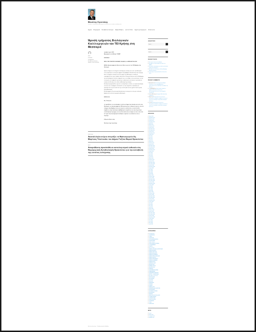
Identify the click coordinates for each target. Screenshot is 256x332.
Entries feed (151, 314)
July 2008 (151, 186)
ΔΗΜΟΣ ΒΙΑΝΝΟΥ (152, 250)
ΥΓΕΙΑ (150, 302)
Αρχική (90, 29)
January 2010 (151, 161)
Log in (150, 313)
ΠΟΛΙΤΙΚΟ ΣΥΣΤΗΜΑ (153, 290)
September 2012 (152, 121)
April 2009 (151, 173)
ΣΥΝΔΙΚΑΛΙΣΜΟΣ (152, 296)
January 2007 (151, 211)
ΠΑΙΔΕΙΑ (89, 62)
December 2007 (152, 195)
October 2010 (151, 148)
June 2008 (151, 187)
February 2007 (151, 209)
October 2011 (151, 131)
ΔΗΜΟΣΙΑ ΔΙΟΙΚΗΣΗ (153, 260)
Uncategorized (91, 59)
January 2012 (151, 127)
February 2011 (151, 142)
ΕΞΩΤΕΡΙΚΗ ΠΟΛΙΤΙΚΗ (153, 269)
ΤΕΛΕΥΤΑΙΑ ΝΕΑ (95, 62)
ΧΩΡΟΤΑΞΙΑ (151, 303)
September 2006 (152, 216)
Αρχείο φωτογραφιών (140, 29)
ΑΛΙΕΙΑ (150, 236)
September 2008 (152, 183)
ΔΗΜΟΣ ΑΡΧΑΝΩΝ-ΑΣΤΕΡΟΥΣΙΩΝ (156, 248)
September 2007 (152, 200)
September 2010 (152, 149)
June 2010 (151, 154)
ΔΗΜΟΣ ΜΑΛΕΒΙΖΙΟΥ (153, 254)
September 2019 (152, 117)
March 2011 (151, 141)
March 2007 (151, 208)
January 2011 (151, 144)
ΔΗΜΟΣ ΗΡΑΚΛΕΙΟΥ (153, 253)
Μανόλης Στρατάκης (98, 22)
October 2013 (151, 120)
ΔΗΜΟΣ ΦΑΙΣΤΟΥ (152, 257)
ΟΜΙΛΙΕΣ (151, 283)
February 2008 (151, 193)
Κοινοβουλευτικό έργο (107, 29)
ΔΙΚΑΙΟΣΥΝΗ (151, 264)
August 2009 (151, 167)
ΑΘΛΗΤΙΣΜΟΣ (152, 234)
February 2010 (151, 159)
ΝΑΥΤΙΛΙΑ (151, 279)
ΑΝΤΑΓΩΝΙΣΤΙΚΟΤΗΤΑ (153, 239)
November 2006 (152, 214)
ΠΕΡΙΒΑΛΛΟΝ (152, 286)
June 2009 (151, 170)
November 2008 (152, 180)
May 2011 (151, 138)
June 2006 (151, 221)
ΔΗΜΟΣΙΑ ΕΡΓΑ (152, 261)
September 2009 (152, 166)
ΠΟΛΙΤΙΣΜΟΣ (151, 292)
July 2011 (151, 135)
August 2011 (151, 134)
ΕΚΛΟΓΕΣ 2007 (152, 267)
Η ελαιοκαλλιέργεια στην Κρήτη (155, 62)
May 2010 (151, 155)
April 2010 (151, 156)
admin (89, 55)
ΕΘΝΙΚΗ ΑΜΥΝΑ (152, 265)
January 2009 (151, 177)
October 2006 (151, 215)
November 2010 (152, 147)
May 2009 (151, 172)
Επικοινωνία (151, 29)
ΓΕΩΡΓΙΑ (151, 246)
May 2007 (151, 205)
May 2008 (151, 188)
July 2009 (151, 169)
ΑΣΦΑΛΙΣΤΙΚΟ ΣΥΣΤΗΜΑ (154, 243)
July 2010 (151, 152)
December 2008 (152, 179)
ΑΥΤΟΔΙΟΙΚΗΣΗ (152, 244)
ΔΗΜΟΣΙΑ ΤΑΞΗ (152, 262)
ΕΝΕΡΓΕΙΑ (151, 268)
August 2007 (151, 201)
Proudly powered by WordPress (103, 326)
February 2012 (151, 126)
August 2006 (151, 218)
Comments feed (152, 315)
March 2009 (151, 174)
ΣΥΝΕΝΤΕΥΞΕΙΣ (152, 297)
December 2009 (152, 162)
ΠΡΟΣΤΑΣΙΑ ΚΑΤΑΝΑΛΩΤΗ (154, 295)
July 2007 (151, 202)
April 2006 (151, 223)
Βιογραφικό (96, 29)
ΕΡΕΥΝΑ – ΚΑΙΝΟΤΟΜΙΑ (154, 274)
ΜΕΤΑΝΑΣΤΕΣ (152, 276)
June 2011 (151, 137)
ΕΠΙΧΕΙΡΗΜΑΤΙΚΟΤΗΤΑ (154, 272)
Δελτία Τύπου (129, 29)
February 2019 (151, 119)
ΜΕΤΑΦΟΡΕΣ (151, 278)
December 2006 (152, 212)
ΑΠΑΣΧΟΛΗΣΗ (152, 240)
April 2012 (151, 123)
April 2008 (151, 190)
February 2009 (151, 176)
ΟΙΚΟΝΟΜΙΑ (151, 282)
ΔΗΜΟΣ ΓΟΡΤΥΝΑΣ (153, 251)
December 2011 (152, 128)
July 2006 (151, 219)
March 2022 (151, 116)
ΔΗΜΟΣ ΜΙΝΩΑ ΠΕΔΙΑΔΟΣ (154, 255)
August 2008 (151, 184)
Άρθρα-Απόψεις (119, 29)
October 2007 (151, 198)
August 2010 (151, 151)
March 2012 (151, 124)
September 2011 (152, 133)
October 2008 (151, 181)
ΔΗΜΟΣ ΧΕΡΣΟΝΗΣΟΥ (153, 258)
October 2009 (151, 165)
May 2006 (151, 222)
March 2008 (151, 191)
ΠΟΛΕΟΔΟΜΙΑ (152, 289)
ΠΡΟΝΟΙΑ (151, 293)
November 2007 (152, 197)
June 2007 (151, 204)
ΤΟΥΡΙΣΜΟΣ (151, 300)
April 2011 (151, 140)
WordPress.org (151, 317)
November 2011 (152, 130)
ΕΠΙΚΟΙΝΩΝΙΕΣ (152, 271)
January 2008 (151, 194)
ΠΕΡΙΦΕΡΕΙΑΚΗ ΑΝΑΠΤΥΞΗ (154, 288)
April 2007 (151, 207)
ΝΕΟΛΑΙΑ (151, 281)
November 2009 (152, 163)
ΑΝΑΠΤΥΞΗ (151, 237)
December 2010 (152, 145)
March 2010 (151, 158)
